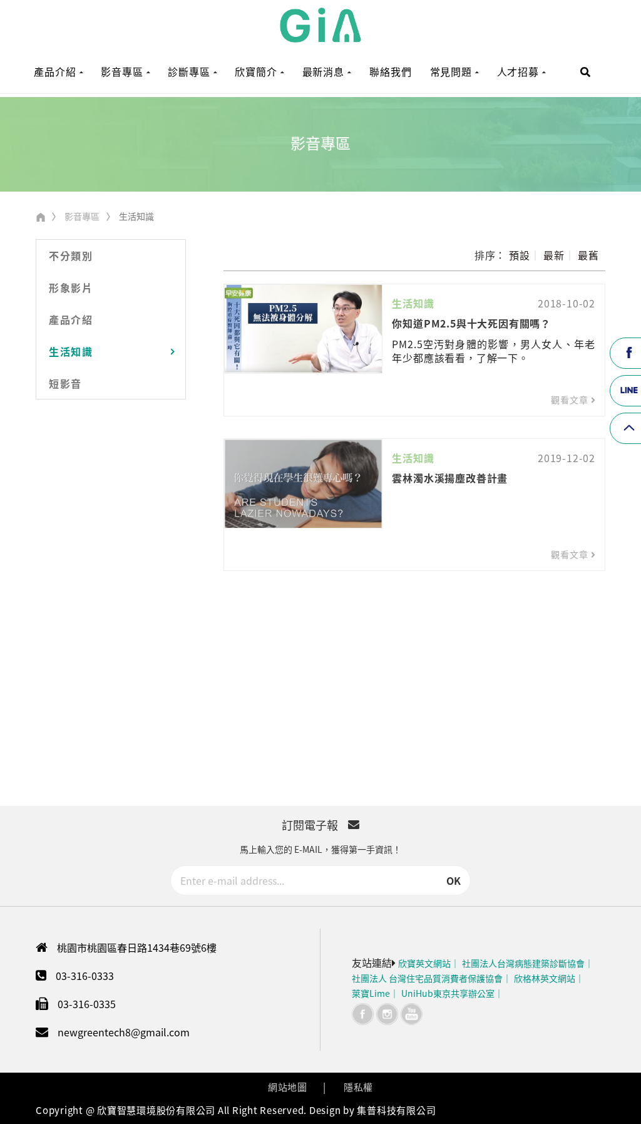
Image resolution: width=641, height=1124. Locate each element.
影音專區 (82, 216)
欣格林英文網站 (544, 978)
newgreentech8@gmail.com (124, 1031)
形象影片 (71, 287)
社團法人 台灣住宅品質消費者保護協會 (427, 978)
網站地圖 (287, 1086)
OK (453, 880)
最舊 (588, 254)
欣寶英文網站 (424, 963)
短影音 (65, 383)
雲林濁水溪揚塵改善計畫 (450, 477)
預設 (519, 254)
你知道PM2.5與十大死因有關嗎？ (471, 323)
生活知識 (71, 351)
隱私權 (358, 1086)
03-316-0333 (85, 975)
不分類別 (71, 255)
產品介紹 (71, 319)
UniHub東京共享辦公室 (448, 993)
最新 (554, 254)
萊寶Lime (371, 993)
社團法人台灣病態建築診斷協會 (523, 963)
